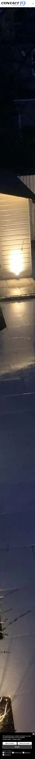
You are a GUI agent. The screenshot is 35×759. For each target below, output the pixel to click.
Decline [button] (17, 747)
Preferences (18, 752)
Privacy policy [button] (16, 739)
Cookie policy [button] (7, 739)
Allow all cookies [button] (24, 743)
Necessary (7, 752)
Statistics (27, 752)
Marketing (7, 755)
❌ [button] (33, 734)
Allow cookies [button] (9, 743)
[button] (33, 3)
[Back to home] (13, 3)
